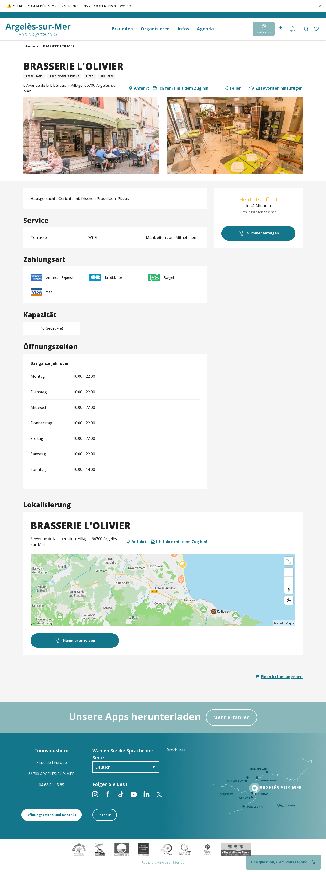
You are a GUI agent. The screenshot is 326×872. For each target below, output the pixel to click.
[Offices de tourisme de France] (207, 849)
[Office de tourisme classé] (143, 849)
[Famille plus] (79, 849)
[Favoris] (317, 29)
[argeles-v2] (38, 30)
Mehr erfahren (231, 717)
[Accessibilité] (280, 28)
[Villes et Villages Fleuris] (236, 849)
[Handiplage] (100, 849)
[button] (306, 29)
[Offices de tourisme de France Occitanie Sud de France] (176, 849)
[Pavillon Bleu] (121, 849)
